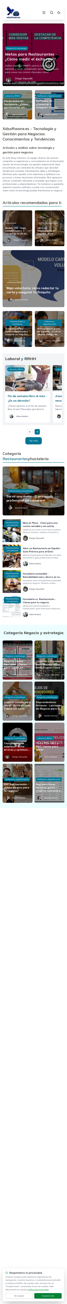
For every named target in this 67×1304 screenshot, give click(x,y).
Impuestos (11, 223)
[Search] (51, 12)
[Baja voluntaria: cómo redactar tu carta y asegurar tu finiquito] (33, 278)
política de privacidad (38, 1289)
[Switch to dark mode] (59, 12)
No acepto (19, 1296)
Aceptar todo (48, 1296)
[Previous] (30, 432)
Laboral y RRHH (12, 96)
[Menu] (44, 12)
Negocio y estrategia (17, 48)
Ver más (33, 440)
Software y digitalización (49, 96)
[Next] (37, 432)
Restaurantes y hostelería (17, 322)
